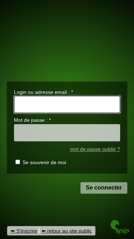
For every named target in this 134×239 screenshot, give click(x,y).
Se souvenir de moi (44, 162)
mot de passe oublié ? (95, 149)
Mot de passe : (32, 120)
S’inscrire (26, 231)
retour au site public (69, 231)
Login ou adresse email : (43, 92)
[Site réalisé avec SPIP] (119, 232)
